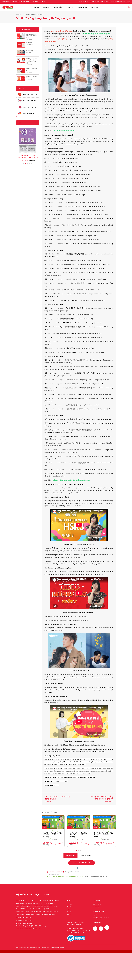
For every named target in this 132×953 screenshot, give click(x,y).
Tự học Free (94, 7)
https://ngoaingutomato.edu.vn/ (101, 918)
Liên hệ (43, 2)
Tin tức (69, 909)
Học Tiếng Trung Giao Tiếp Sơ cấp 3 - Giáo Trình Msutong (103, 835)
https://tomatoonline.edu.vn (100, 915)
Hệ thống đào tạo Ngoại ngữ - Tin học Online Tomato (16, 2)
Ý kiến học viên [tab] (70, 855)
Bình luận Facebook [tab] (85, 855)
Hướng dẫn (70, 7)
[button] (76, 850)
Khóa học (45, 7)
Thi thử (69, 912)
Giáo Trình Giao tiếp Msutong (50, 830)
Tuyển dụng (96, 907)
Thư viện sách (57, 7)
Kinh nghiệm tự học (37, 14)
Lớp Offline (35, 2)
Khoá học (69, 907)
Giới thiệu (69, 904)
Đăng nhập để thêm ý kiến (81, 863)
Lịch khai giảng (97, 904)
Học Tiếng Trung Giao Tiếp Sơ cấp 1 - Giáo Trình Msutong (52, 835)
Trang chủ (36, 7)
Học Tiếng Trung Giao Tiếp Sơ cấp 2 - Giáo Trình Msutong (78, 835)
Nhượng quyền (82, 7)
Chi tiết (59, 844)
